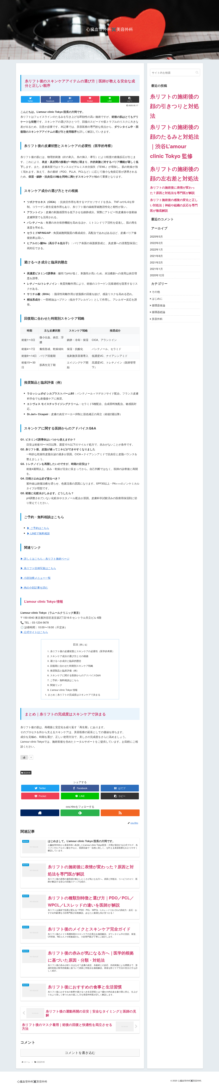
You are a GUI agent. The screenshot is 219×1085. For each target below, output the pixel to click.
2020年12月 (157, 275)
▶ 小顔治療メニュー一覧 (35, 578)
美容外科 (27, 772)
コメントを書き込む (80, 1053)
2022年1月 (156, 249)
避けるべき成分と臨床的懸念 (65, 661)
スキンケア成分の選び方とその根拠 (69, 656)
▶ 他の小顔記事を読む (34, 587)
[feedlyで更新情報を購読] (79, 812)
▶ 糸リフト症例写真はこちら (38, 568)
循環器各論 (158, 305)
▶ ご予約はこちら (38, 528)
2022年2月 (156, 243)
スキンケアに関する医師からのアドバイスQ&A (75, 675)
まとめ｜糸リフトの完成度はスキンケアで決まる (74, 694)
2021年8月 (156, 256)
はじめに (157, 298)
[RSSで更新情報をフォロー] (120, 812)
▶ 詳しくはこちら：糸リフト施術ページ (44, 558)
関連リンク (56, 685)
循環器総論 (158, 312)
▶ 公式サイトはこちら (34, 632)
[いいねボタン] (24, 757)
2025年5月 (156, 236)
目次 (75, 644)
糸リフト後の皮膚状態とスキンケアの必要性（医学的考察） (82, 651)
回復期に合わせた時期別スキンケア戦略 (71, 665)
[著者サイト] (39, 812)
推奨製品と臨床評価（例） (64, 670)
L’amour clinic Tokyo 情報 (63, 690)
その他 (156, 292)
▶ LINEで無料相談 (38, 533)
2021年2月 (156, 262)
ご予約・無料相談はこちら (64, 680)
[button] (197, 72)
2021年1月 (156, 269)
